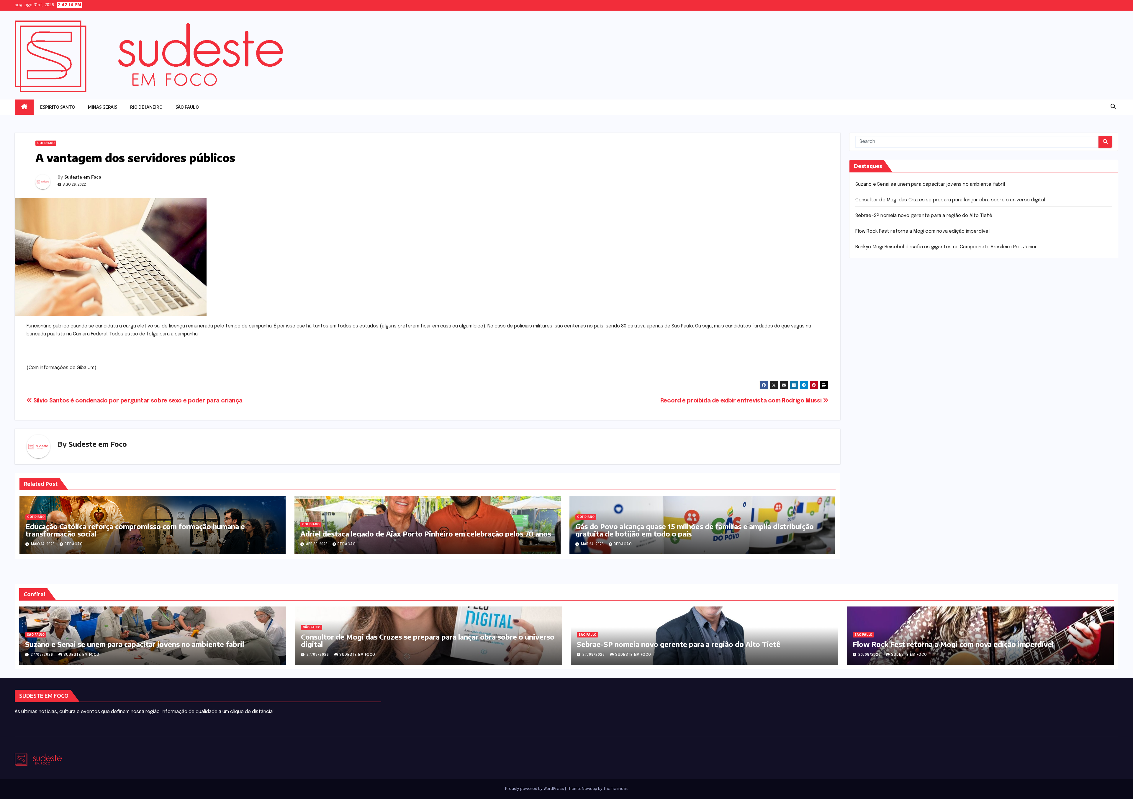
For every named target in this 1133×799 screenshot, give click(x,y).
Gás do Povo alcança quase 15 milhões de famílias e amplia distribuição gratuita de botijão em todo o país (694, 530)
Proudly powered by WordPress (535, 789)
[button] (1113, 107)
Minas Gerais (102, 107)
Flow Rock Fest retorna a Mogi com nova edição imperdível (922, 231)
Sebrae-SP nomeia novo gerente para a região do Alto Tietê (923, 215)
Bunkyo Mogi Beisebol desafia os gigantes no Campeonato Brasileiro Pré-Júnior (946, 247)
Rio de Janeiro (146, 107)
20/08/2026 (870, 655)
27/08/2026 (42, 655)
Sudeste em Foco (82, 177)
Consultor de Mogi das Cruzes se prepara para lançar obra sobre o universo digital (950, 200)
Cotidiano (46, 143)
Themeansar (615, 789)
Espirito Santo (57, 107)
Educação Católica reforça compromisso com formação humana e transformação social (135, 530)
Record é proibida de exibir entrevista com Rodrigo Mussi (741, 401)
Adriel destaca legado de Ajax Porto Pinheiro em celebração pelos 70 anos (425, 533)
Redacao (74, 544)
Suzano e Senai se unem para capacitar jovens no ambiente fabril (930, 184)
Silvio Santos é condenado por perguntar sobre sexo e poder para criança (137, 401)
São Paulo (187, 107)
